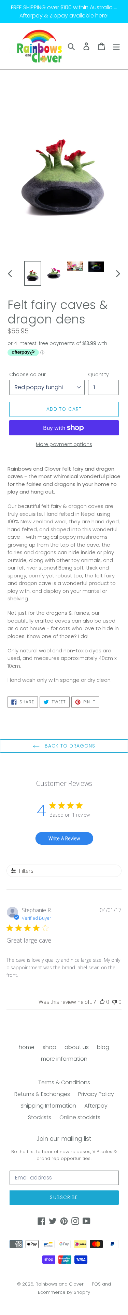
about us (77, 1047)
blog (103, 1047)
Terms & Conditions (64, 1082)
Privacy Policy (96, 1094)
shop (49, 1047)
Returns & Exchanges (42, 1094)
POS (96, 1284)
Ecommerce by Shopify (64, 1292)
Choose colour (27, 374)
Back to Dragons (69, 745)
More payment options (64, 444)
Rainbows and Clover (59, 1284)
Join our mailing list (64, 1138)
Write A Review (64, 838)
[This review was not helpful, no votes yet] (114, 1002)
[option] (32, 273)
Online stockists (79, 1117)
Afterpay (96, 1106)
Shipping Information (48, 1106)
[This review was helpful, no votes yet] (102, 1002)
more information (64, 1059)
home (26, 1047)
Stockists (39, 1117)
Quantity (98, 374)
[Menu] (116, 46)
